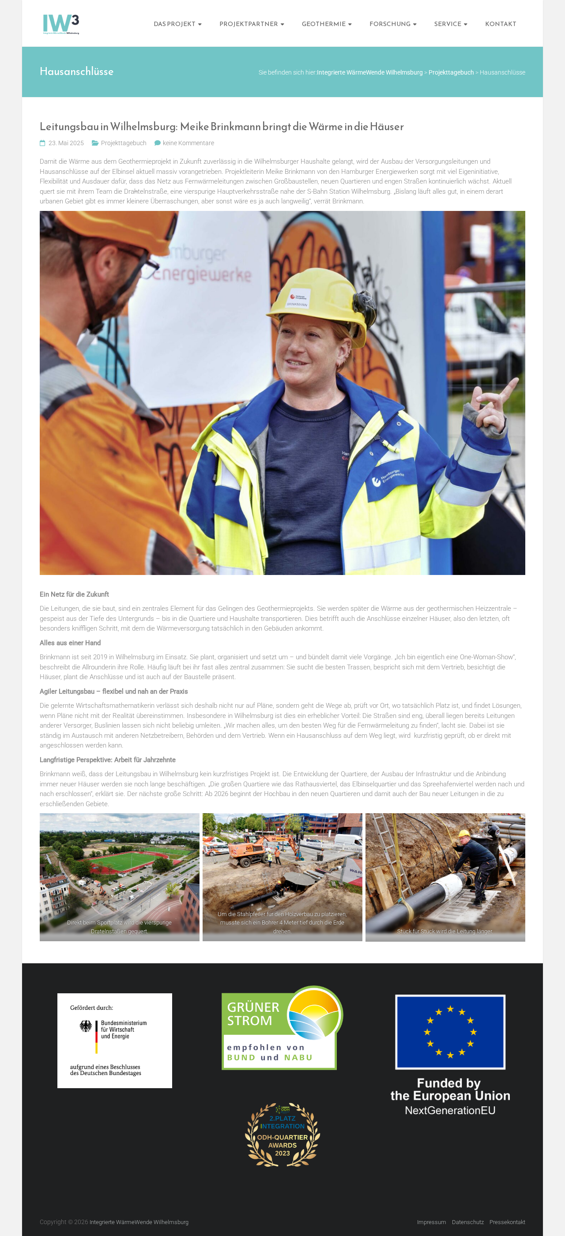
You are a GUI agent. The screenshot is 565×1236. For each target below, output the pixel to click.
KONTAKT (500, 24)
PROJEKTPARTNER (248, 24)
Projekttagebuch (124, 143)
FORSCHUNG (390, 24)
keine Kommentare (188, 143)
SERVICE (447, 24)
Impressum (431, 1222)
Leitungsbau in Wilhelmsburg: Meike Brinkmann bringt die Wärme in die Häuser (222, 127)
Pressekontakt (507, 1222)
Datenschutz (468, 1222)
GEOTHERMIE (324, 24)
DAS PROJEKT (175, 24)
